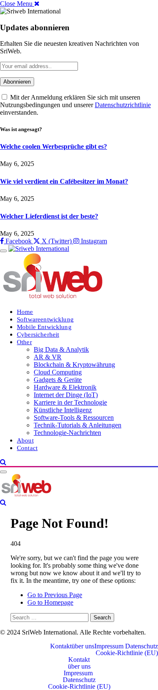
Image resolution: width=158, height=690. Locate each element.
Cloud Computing (58, 372)
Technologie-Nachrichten (67, 432)
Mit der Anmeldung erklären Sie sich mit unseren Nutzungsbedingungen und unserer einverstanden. (75, 105)
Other (24, 341)
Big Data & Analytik (61, 349)
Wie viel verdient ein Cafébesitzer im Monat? (64, 181)
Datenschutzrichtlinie (123, 104)
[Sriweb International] (26, 494)
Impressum (109, 646)
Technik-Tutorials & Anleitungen (77, 425)
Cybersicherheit (38, 334)
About (25, 440)
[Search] (3, 462)
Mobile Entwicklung (44, 326)
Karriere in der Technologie (70, 402)
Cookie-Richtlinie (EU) (127, 653)
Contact (27, 447)
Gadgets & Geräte (58, 379)
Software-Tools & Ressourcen (74, 417)
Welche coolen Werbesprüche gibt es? (53, 146)
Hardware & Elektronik (65, 387)
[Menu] (3, 251)
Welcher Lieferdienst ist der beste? (49, 216)
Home (25, 311)
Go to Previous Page (54, 594)
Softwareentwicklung (45, 319)
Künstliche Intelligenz (63, 409)
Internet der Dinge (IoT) (66, 394)
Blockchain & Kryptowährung (74, 364)
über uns (83, 646)
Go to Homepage (50, 602)
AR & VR (48, 357)
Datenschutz (141, 646)
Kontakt (61, 646)
